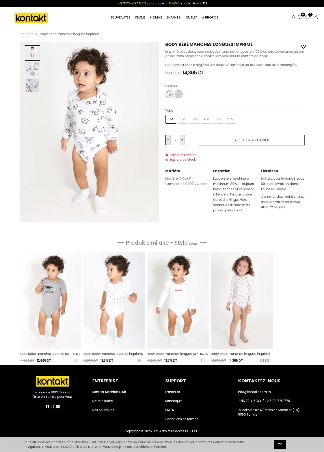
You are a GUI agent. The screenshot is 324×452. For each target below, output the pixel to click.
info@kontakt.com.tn (255, 392)
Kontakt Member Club (109, 392)
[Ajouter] (182, 140)
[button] (303, 46)
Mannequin (174, 401)
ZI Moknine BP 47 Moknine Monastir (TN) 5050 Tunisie (269, 412)
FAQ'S (169, 410)
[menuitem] (210, 17)
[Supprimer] (168, 140)
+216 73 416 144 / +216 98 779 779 (264, 401)
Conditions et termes (181, 419)
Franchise (172, 392)
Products (26, 34)
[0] (300, 17)
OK (280, 444)
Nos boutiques (103, 410)
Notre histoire (102, 401)
